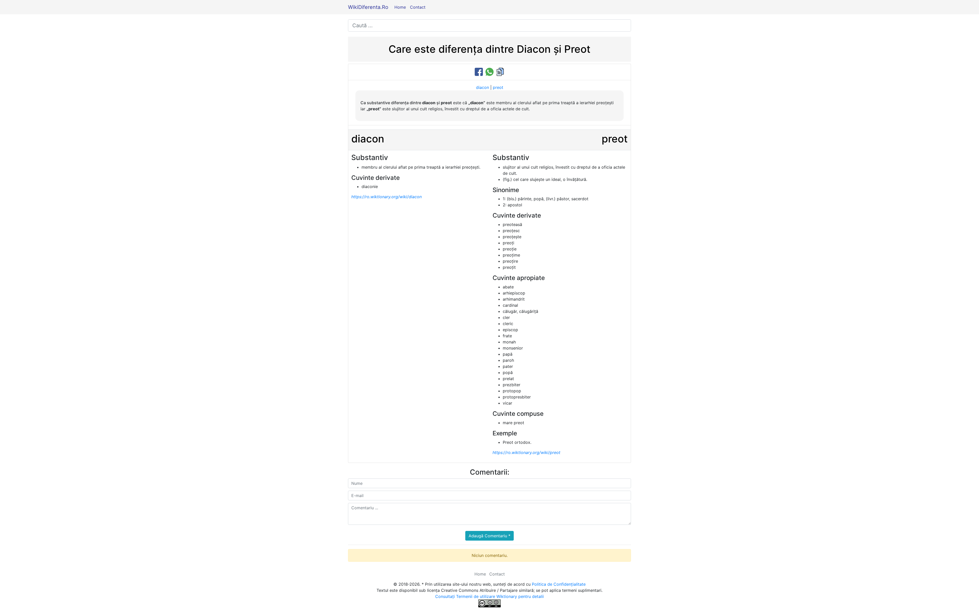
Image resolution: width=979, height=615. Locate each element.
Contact (418, 7)
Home (400, 7)
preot (498, 87)
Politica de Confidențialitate (559, 584)
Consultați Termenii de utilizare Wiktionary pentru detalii (489, 596)
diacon (482, 87)
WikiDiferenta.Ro (368, 7)
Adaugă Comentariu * (489, 535)
